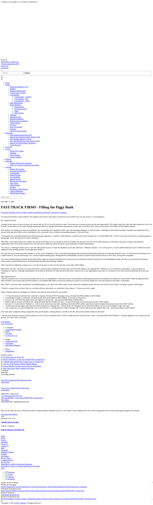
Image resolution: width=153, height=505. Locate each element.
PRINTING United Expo (10, 62)
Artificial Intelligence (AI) (19, 87)
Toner (16, 111)
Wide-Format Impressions (56, 487)
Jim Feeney (9, 343)
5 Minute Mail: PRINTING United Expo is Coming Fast (23, 362)
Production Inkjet (20, 109)
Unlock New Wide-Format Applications (15, 388)
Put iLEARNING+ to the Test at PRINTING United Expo (24, 359)
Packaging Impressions (39, 487)
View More (5, 400)
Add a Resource (15, 145)
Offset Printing (15, 123)
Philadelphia (9, 351)
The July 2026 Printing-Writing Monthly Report (20, 364)
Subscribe (8, 161)
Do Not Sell (5, 462)
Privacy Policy (6, 458)
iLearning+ (5, 68)
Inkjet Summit (15, 155)
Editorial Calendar (7, 452)
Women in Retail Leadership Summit (28, 499)
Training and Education (18, 131)
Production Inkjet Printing (19, 189)
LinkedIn (10, 477)
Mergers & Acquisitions (18, 181)
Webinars (13, 153)
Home (7, 83)
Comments (63, 212)
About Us (4, 444)
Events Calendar (16, 157)
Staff (2, 448)
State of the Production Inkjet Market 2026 (25, 137)
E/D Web (8, 334)
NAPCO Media (20, 503)
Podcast (8, 159)
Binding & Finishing (17, 169)
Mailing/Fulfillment (17, 119)
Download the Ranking (9, 414)
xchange (8, 167)
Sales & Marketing (16, 191)
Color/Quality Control (17, 93)
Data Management (16, 103)
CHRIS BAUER (11, 341)
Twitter (10, 474)
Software (13, 129)
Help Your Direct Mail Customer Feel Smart (18, 368)
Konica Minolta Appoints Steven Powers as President (22, 366)
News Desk (14, 183)
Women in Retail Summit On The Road (55, 499)
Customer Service (7, 460)
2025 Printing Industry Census (20, 139)
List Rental (5, 456)
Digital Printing (15, 105)
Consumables (14, 95)
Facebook (11, 472)
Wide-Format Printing (17, 193)
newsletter (24, 165)
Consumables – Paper (22, 101)
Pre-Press (13, 125)
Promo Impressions (72, 487)
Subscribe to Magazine (16, 464)
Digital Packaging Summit (20, 491)
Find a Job (4, 66)
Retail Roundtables (7, 499)
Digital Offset (19, 107)
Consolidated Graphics (13, 329)
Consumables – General (22, 97)
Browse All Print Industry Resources (23, 143)
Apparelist (83, 487)
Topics (7, 85)
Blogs (3, 438)
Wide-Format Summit (38, 491)
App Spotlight (15, 177)
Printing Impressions (8, 487)
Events (7, 149)
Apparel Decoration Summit (56, 491)
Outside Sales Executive (10, 422)
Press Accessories (16, 127)
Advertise (4, 450)
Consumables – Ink (21, 99)
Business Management (18, 91)
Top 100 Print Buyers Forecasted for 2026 (25, 141)
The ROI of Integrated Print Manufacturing (16, 380)
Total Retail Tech (90, 499)
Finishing (13, 115)
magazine (21, 163)
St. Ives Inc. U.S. (11, 336)
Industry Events (15, 179)
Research (8, 147)
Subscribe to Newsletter (20, 466)
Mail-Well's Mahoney (13, 345)
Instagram (11, 479)
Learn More (5, 382)
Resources (9, 133)
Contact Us (5, 446)
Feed (2, 468)
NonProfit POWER (77, 499)
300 (10, 64)
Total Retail (5, 495)
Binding (13, 89)
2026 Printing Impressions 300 (20, 135)
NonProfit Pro (14, 495)
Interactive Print (15, 117)
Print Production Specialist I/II (12, 430)
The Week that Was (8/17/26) (13, 357)
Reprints (4, 454)
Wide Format (19, 113)
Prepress (13, 187)
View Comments (7, 324)
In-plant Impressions (23, 487)
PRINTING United (17, 151)
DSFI (7, 331)
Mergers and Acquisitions (19, 121)
